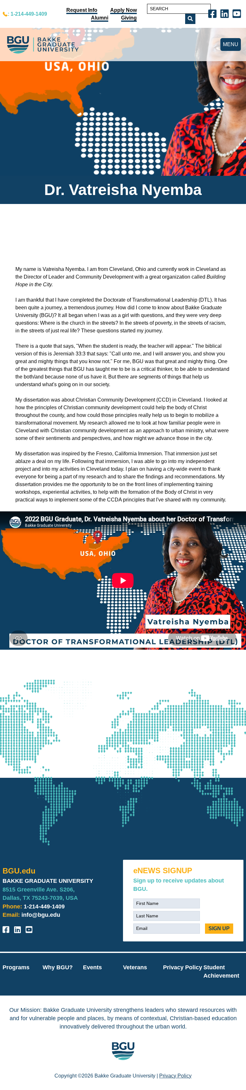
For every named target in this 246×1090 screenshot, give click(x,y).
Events (92, 967)
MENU (230, 44)
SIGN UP (219, 928)
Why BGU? (58, 967)
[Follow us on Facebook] (213, 13)
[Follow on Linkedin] (225, 13)
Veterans (135, 967)
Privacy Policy (182, 967)
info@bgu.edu (40, 915)
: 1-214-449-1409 (27, 14)
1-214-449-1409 (44, 906)
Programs (16, 967)
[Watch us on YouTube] (238, 13)
